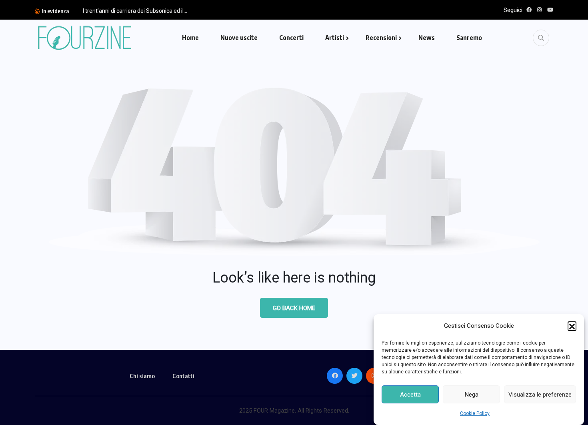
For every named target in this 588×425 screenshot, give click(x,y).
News (426, 38)
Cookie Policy (475, 413)
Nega (471, 394)
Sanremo (469, 38)
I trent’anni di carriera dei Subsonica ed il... (135, 11)
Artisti (334, 38)
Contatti (183, 375)
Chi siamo (142, 375)
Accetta (410, 394)
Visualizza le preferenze (540, 394)
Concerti (291, 38)
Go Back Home (294, 308)
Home (190, 38)
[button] (572, 326)
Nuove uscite (239, 38)
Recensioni (381, 38)
